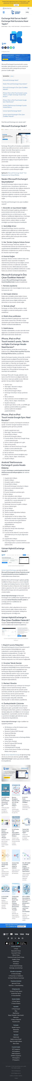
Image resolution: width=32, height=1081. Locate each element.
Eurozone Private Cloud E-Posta (16, 957)
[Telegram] (13, 47)
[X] (5, 47)
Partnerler (15, 1032)
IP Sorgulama (16, 1060)
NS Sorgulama (16, 1058)
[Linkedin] (19, 938)
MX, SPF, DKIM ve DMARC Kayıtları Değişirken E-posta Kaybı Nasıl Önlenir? (26, 867)
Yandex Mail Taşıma (16, 993)
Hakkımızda (16, 1037)
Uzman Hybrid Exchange (9, 570)
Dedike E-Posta (16, 959)
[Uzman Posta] (16, 12)
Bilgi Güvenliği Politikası (16, 1041)
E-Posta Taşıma (16, 1001)
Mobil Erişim (16, 961)
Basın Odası (16, 1043)
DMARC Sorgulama (16, 1055)
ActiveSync (16, 963)
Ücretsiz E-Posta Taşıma (16, 991)
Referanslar (16, 1029)
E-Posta (16, 949)
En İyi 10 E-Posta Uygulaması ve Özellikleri (26, 800)
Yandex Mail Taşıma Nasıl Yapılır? (25, 831)
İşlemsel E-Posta (16, 983)
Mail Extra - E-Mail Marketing (16, 985)
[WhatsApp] (11, 47)
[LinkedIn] (8, 47)
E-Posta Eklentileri (16, 995)
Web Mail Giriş (8, 8)
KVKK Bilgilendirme (16, 1073)
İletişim (16, 1078)
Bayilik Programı (16, 1027)
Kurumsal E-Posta (16, 953)
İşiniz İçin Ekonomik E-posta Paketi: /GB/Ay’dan (16, 925)
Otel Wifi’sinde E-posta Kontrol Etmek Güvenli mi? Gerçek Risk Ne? (5, 801)
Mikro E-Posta (16, 955)
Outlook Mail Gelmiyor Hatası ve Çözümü (15, 865)
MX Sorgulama (16, 1051)
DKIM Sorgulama (16, 1053)
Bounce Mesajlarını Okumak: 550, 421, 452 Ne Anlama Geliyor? (15, 801)
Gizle (12, 76)
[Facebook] (3, 47)
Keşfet (16, 5)
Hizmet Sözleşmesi (15, 1071)
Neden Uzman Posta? (16, 1039)
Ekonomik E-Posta (16, 951)
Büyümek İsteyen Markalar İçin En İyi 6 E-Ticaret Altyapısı (5, 833)
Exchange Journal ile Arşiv (16, 968)
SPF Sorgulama (16, 1049)
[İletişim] (28, 8)
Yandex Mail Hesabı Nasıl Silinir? (5, 864)
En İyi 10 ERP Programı (5, 897)
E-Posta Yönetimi (16, 1003)
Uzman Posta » (5, 26)
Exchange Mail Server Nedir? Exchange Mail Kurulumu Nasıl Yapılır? (15, 21)
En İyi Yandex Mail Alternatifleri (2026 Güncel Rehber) (15, 833)
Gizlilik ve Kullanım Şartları (16, 1075)
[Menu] (3, 12)
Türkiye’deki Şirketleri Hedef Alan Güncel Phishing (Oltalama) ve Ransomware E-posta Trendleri (15, 903)
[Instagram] (11, 938)
